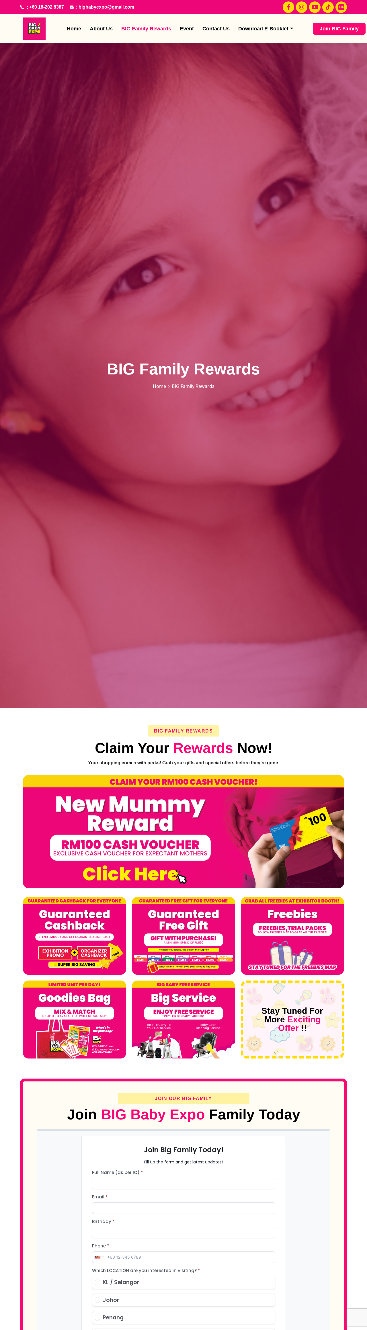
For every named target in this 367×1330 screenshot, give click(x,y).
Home (74, 29)
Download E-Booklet (263, 29)
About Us (101, 29)
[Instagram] (301, 7)
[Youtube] (315, 7)
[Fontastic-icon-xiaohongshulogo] (341, 7)
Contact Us (216, 29)
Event (187, 29)
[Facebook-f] (288, 7)
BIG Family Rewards (146, 29)
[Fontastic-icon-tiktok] (328, 7)
